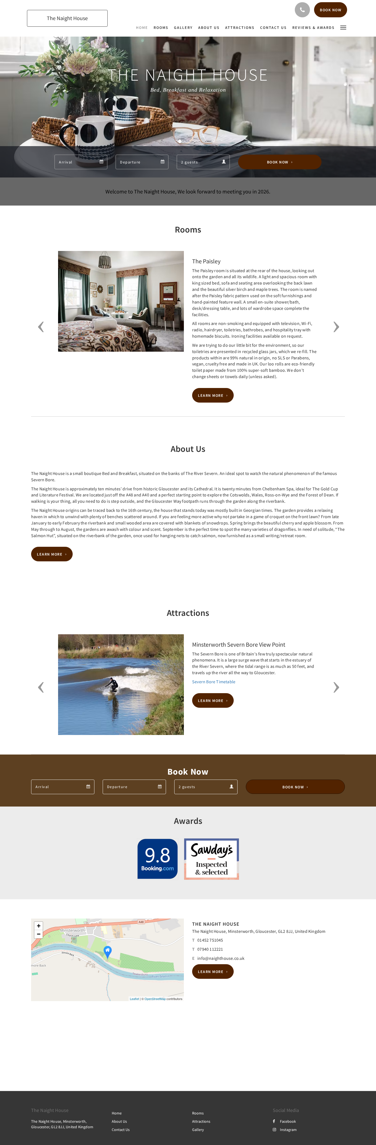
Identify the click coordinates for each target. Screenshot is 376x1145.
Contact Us (121, 1129)
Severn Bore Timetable (213, 681)
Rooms (198, 1113)
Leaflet (134, 998)
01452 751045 (210, 940)
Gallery (198, 1129)
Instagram (288, 1129)
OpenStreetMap (155, 998)
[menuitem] (143, 27)
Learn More (211, 395)
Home (117, 1113)
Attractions (201, 1121)
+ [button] (38, 925)
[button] (343, 27)
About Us (119, 1121)
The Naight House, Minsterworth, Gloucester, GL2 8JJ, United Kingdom (258, 931)
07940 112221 (210, 949)
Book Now (277, 162)
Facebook (288, 1121)
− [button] (38, 934)
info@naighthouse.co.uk (220, 958)
